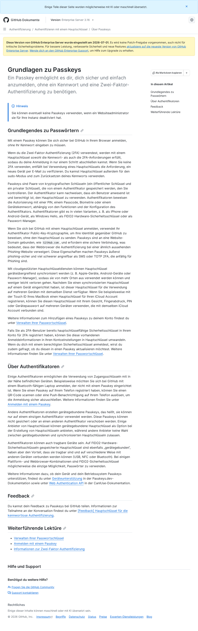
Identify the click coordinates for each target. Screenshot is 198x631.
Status (92, 616)
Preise (103, 616)
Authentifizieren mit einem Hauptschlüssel (61, 29)
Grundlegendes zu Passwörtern (43, 130)
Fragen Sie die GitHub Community (33, 587)
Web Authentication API (66, 483)
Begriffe (61, 616)
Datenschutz (77, 616)
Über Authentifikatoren (34, 366)
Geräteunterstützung (67, 478)
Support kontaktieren (25, 592)
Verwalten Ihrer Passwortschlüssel (41, 323)
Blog (149, 616)
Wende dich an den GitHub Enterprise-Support (59, 50)
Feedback (19, 496)
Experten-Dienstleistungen (126, 616)
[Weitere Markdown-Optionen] (186, 73)
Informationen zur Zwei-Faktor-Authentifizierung (49, 549)
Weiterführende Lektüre (34, 528)
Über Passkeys (100, 29)
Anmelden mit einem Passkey (29, 404)
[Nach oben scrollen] (189, 622)
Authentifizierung (20, 29)
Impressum (43, 616)
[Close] (187, 6)
